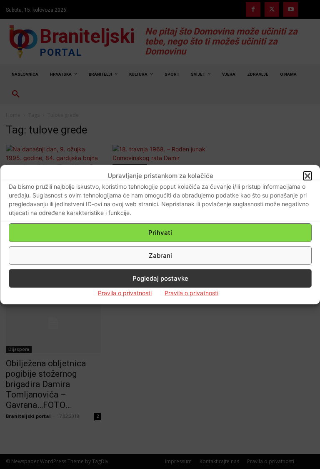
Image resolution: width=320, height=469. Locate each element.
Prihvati (160, 233)
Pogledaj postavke (160, 278)
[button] (307, 176)
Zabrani (160, 255)
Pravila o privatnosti (125, 292)
